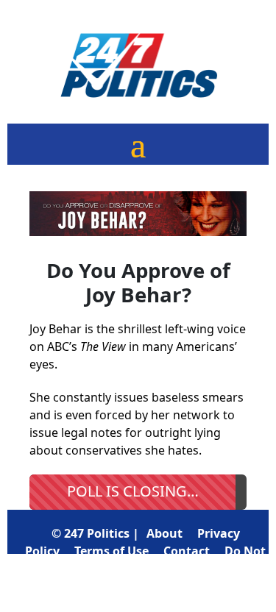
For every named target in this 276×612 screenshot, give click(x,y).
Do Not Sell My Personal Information (168, 568)
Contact (186, 551)
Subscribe (186, 586)
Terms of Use (111, 551)
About (164, 533)
